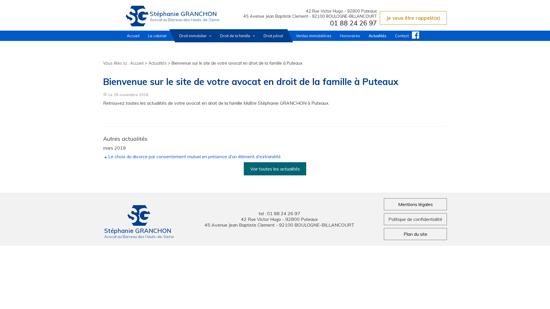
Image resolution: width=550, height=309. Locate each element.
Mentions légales (415, 204)
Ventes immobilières (313, 35)
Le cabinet (157, 35)
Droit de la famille (235, 35)
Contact (402, 35)
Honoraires (350, 35)
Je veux (413, 18)
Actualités (377, 35)
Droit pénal (273, 35)
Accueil (133, 35)
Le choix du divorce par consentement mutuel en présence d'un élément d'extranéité (194, 156)
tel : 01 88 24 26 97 (279, 213)
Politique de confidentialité (415, 219)
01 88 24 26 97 (353, 23)
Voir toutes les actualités (275, 169)
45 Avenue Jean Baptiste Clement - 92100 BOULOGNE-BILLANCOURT (310, 16)
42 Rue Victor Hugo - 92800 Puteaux (341, 11)
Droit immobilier (193, 35)
